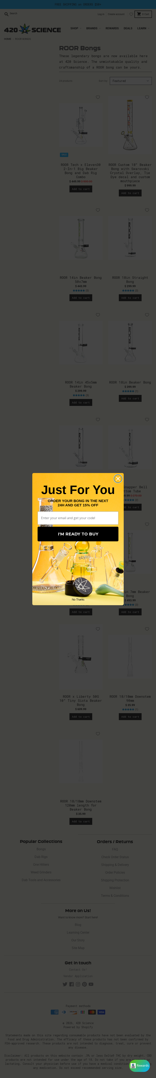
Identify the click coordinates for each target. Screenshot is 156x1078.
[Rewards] (139, 1066)
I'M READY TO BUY (78, 534)
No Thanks (78, 599)
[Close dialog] (118, 479)
